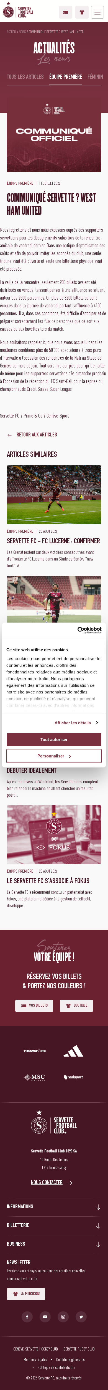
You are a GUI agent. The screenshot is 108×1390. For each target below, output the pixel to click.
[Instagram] (63, 1316)
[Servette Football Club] (54, 1128)
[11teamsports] (35, 1052)
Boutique (82, 12)
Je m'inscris (30, 1294)
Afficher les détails (73, 722)
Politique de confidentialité (56, 1367)
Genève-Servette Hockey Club (35, 1348)
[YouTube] (45, 1316)
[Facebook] (27, 1316)
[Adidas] (73, 1052)
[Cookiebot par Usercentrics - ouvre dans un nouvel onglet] (78, 630)
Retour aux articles (37, 435)
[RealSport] (73, 1078)
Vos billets (65, 12)
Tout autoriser (54, 739)
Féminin (95, 77)
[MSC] (35, 1078)
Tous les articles (25, 77)
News (22, 31)
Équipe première (65, 77)
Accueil (11, 31)
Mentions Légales (35, 1359)
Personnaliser (50, 756)
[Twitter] (81, 1316)
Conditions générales (70, 1359)
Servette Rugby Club (79, 1348)
